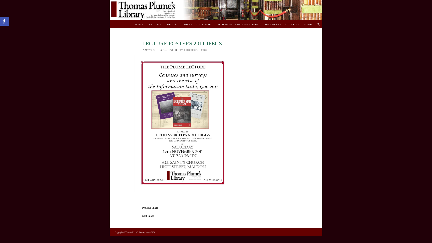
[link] (4, 21)
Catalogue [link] (153, 24)
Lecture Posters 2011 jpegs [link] (192, 50)
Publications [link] (272, 24)
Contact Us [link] (291, 24)
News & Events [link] (203, 24)
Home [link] (138, 24)
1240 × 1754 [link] (168, 50)
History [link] (170, 24)
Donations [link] (186, 24)
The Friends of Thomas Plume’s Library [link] (238, 24)
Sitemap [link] (308, 24)
